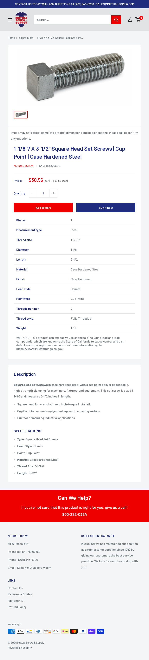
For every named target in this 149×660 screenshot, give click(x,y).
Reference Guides (20, 594)
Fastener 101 (16, 600)
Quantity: (20, 193)
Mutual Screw (24, 165)
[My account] (130, 19)
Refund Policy (17, 607)
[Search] (116, 19)
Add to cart (43, 207)
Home (11, 37)
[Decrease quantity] (33, 193)
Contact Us (15, 588)
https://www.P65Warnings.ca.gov (39, 348)
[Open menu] (10, 19)
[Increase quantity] (53, 193)
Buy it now (106, 207)
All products (26, 37)
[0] (138, 19)
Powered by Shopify (20, 647)
